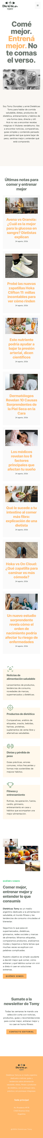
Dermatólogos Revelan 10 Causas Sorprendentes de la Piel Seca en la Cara (21, 404)
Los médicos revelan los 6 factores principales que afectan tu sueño (22, 460)
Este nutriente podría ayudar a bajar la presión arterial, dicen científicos (21, 348)
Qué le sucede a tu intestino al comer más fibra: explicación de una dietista (21, 516)
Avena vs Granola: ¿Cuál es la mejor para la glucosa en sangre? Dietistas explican (21, 228)
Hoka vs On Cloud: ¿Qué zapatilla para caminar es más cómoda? (21, 570)
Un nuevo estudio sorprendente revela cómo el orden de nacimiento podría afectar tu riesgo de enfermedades (21, 628)
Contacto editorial (21, 1032)
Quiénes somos (15, 976)
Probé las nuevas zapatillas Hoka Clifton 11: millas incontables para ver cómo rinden (21, 292)
